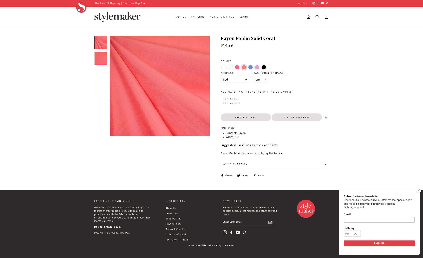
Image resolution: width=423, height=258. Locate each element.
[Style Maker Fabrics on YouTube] (238, 232)
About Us (171, 208)
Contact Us (172, 213)
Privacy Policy (173, 223)
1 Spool (233, 99)
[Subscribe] (270, 222)
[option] (211, 3)
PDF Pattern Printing (177, 239)
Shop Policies (173, 218)
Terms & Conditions (177, 229)
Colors (226, 61)
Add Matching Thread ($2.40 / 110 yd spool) (256, 91)
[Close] (418, 190)
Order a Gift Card (176, 234)
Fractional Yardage (268, 72)
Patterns (198, 16)
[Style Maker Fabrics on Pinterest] (244, 232)
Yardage (227, 72)
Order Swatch (296, 117)
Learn (243, 16)
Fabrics (180, 16)
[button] (224, 67)
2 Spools (234, 103)
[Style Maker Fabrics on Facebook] (231, 232)
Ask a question (235, 164)
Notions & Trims (222, 16)
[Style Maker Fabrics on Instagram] (225, 232)
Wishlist (302, 3)
